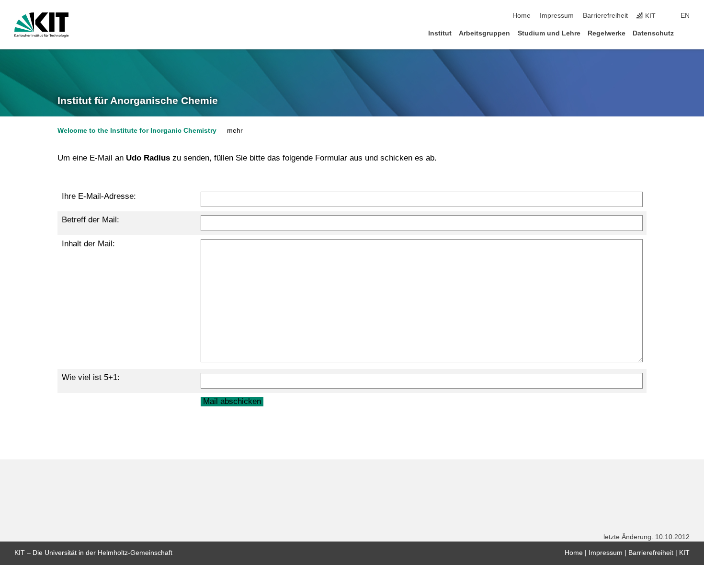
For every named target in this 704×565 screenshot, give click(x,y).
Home (521, 15)
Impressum (557, 15)
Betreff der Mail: (90, 219)
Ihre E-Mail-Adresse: (99, 196)
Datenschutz (653, 33)
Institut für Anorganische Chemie (137, 100)
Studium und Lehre (549, 33)
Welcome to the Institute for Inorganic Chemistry (136, 130)
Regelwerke (606, 33)
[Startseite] (687, 33)
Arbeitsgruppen (484, 33)
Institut (440, 33)
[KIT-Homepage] (41, 24)
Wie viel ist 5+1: (91, 377)
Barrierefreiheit (605, 15)
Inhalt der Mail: (88, 243)
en (685, 15)
